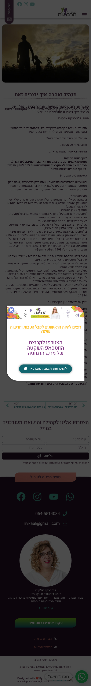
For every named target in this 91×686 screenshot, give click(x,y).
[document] (45, 343)
